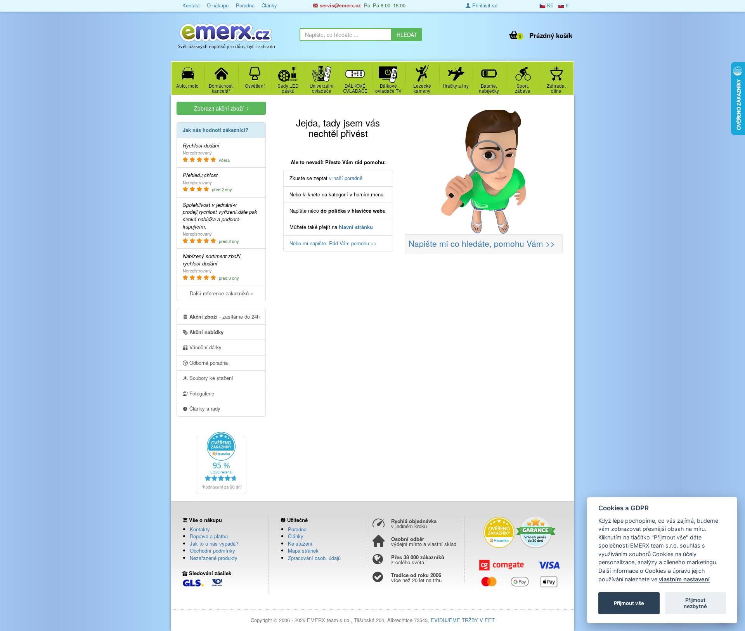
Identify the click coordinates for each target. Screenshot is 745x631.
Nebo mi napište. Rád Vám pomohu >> (333, 243)
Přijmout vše (629, 603)
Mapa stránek (303, 550)
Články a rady (204, 408)
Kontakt (191, 5)
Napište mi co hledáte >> (482, 243)
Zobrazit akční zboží (220, 108)
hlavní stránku (356, 227)
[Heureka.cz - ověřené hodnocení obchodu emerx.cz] (221, 462)
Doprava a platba (209, 536)
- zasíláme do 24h (224, 316)
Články (269, 5)
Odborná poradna (208, 362)
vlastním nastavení (684, 579)
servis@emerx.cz (339, 5)
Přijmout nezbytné (695, 603)
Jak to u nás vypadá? (214, 543)
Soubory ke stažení (210, 377)
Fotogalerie (201, 393)
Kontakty (200, 529)
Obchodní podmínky (212, 550)
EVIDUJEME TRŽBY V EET (463, 620)
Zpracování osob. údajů (314, 558)
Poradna (245, 5)
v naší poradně (345, 178)
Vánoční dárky (205, 347)
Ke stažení (300, 543)
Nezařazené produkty (213, 558)
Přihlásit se (484, 5)
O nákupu (218, 5)
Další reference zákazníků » (221, 293)
